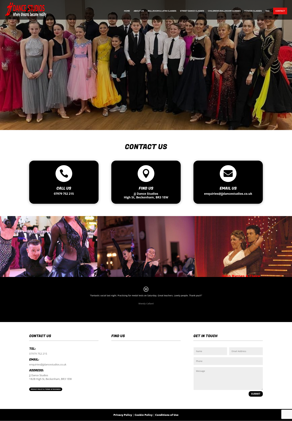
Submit (255, 393)
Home (127, 11)
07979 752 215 (64, 194)
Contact (280, 11)
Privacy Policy (122, 415)
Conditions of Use (167, 415)
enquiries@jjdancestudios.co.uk (228, 194)
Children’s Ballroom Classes (224, 11)
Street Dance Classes (192, 11)
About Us (139, 11)
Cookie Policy (144, 415)
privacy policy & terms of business (46, 389)
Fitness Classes (253, 11)
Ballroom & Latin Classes (162, 11)
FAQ (267, 11)
